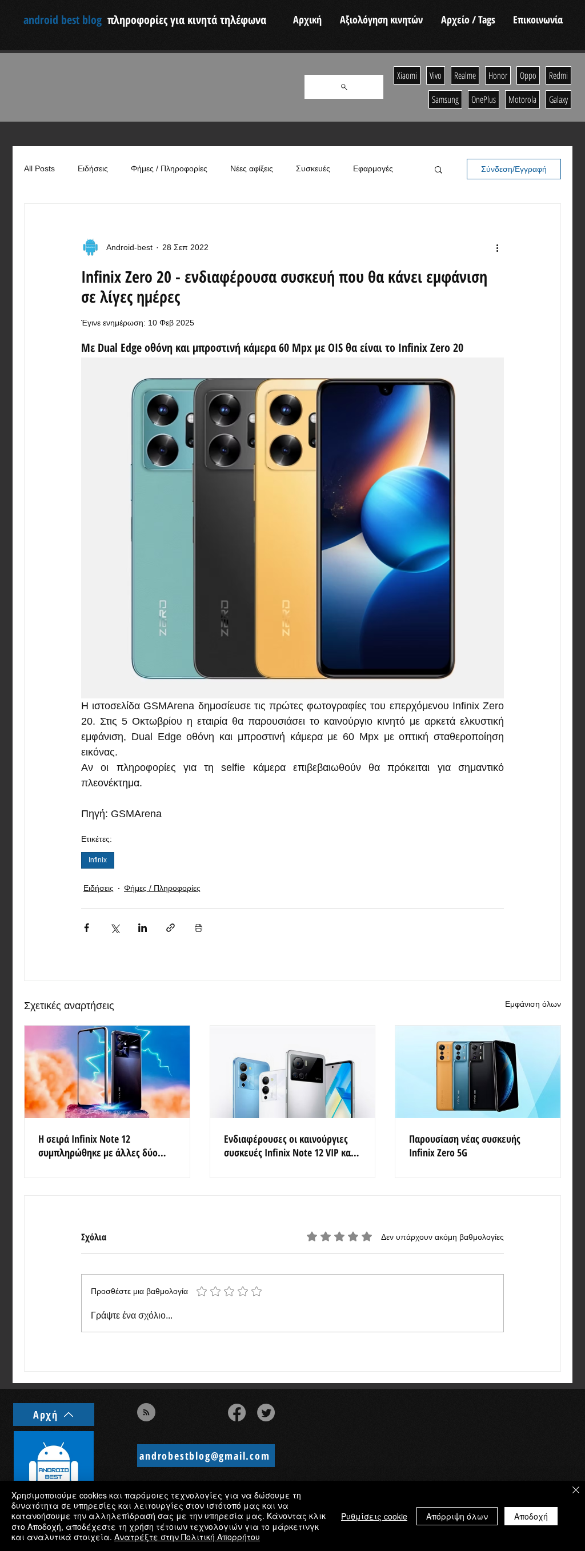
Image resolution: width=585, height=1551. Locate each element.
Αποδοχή (531, 1516)
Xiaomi (407, 75)
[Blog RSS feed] (146, 1413)
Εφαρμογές (373, 168)
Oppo (528, 75)
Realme (465, 75)
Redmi (558, 75)
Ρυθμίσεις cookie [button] (374, 1516)
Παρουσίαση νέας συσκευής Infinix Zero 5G (464, 1145)
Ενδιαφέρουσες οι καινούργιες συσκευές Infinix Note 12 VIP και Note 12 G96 (289, 1145)
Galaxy (558, 99)
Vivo (436, 75)
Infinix (98, 860)
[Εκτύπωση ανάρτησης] (198, 927)
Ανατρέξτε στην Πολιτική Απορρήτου (187, 1536)
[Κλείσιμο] (576, 1490)
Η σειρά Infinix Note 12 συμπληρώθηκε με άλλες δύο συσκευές (98, 1145)
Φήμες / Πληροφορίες (169, 168)
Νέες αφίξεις (251, 168)
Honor (497, 75)
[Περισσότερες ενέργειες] (497, 247)
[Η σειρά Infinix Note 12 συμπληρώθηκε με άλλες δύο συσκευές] (107, 1072)
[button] (438, 169)
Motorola (522, 99)
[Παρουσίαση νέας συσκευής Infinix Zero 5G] (477, 1072)
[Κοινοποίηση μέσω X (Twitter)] (114, 927)
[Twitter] (266, 1412)
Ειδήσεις (93, 168)
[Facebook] (237, 1412)
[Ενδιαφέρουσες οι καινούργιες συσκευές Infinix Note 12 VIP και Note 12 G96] (292, 1072)
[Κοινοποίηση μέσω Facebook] (86, 927)
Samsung (445, 99)
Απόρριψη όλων (457, 1516)
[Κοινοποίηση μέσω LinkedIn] (142, 927)
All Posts (39, 168)
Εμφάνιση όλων (533, 1003)
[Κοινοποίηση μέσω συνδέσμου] (170, 927)
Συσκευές (313, 168)
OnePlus (483, 99)
